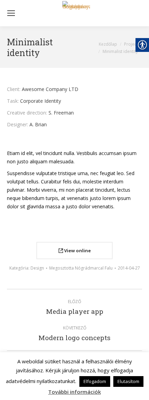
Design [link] (37, 268)
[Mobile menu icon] (11, 13)
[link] (76, 13)
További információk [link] (74, 391)
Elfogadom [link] (95, 381)
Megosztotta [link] (81, 268)
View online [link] (77, 250)
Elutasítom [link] (128, 381)
